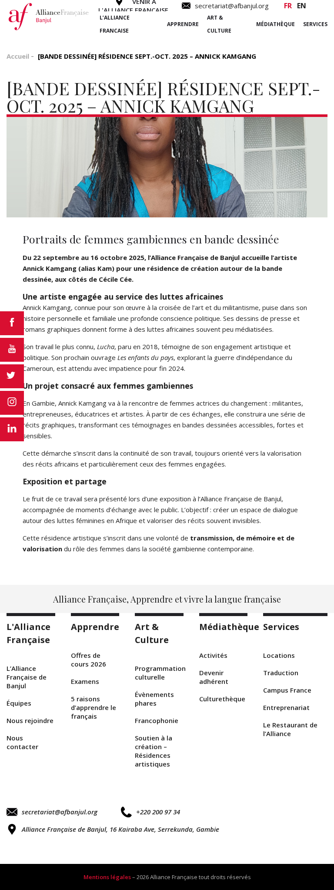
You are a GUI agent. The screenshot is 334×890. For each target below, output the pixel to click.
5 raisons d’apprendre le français (93, 707)
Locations (279, 655)
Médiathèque (275, 24)
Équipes (19, 703)
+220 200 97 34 (158, 811)
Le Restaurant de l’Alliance (290, 729)
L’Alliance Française (115, 24)
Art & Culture (219, 24)
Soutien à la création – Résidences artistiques (153, 750)
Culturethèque (222, 698)
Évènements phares (154, 698)
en (301, 5)
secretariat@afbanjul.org (59, 811)
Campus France (287, 690)
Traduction (280, 672)
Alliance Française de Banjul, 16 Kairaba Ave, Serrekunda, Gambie (120, 829)
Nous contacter (22, 742)
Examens (85, 681)
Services (315, 24)
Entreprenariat (286, 707)
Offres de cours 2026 (88, 659)
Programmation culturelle (159, 672)
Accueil (18, 56)
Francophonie (156, 720)
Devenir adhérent (213, 677)
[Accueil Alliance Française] (49, 16)
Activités (213, 655)
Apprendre (183, 24)
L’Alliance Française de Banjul (27, 677)
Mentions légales (107, 877)
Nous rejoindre (30, 720)
